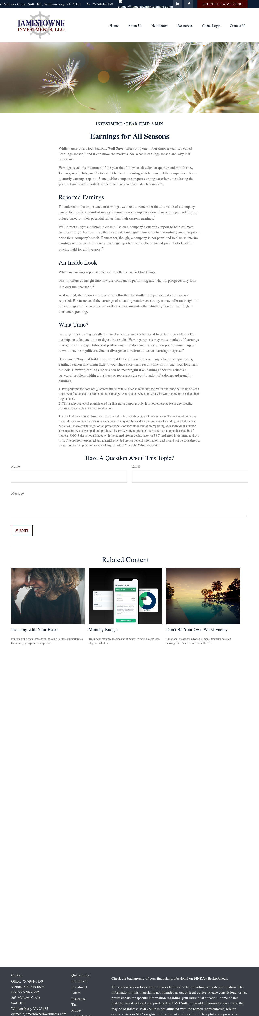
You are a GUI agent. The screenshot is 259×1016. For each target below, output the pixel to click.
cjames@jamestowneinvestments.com (38, 1013)
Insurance (78, 998)
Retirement (79, 980)
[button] (114, 25)
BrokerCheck (217, 978)
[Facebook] (188, 4)
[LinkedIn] (177, 4)
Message (17, 493)
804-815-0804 (34, 986)
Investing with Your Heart (34, 629)
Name (15, 466)
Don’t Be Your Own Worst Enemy (197, 629)
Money (76, 1010)
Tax (74, 1004)
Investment (79, 986)
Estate (75, 992)
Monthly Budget (103, 629)
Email (136, 466)
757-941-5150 (102, 4)
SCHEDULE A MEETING (223, 4)
